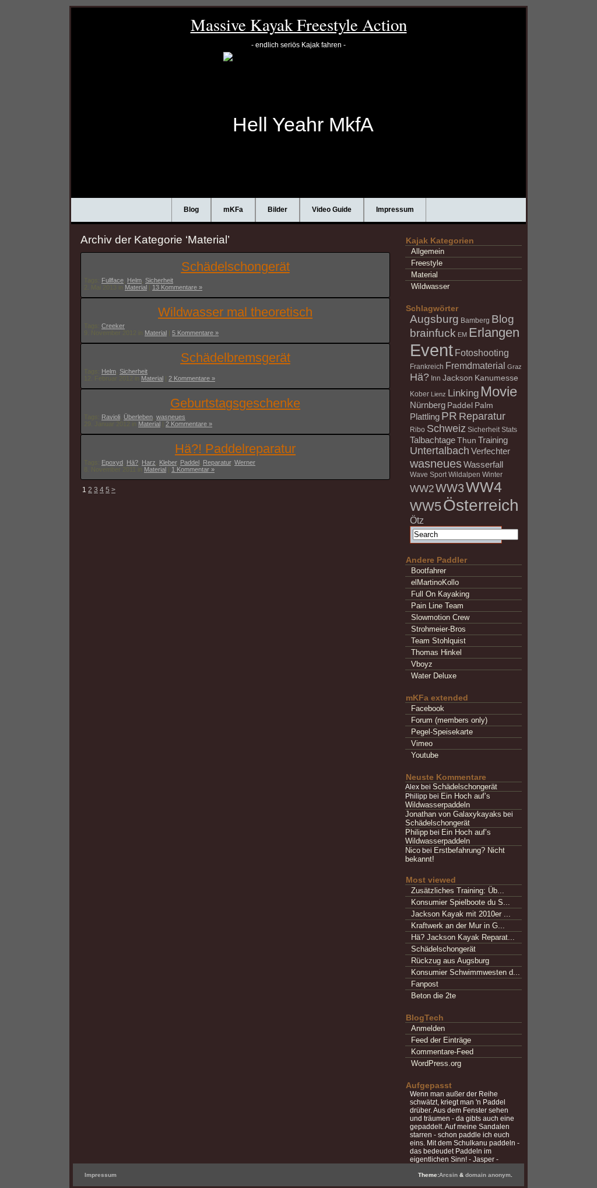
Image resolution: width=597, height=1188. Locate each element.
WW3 (450, 488)
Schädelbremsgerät (235, 357)
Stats (509, 430)
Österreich (481, 505)
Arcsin (448, 1175)
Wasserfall (483, 464)
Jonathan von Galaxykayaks (453, 814)
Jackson (458, 377)
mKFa (233, 209)
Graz (514, 366)
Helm (134, 280)
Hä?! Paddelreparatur (235, 448)
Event (431, 350)
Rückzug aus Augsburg (450, 960)
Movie (498, 391)
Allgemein (427, 251)
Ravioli (110, 416)
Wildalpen (464, 475)
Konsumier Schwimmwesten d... (465, 972)
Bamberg (475, 320)
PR (449, 416)
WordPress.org (436, 1063)
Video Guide (332, 209)
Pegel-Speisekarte (442, 731)
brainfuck (433, 333)
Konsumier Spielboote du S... (460, 902)
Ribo (417, 430)
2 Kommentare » (191, 378)
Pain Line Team (437, 605)
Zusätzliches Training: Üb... (457, 890)
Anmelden (428, 1028)
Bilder (277, 209)
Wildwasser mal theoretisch (235, 312)
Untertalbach (439, 451)
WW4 (484, 487)
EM (462, 334)
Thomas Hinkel (436, 652)
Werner (244, 462)
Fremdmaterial (475, 365)
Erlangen (494, 333)
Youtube (424, 755)
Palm (484, 405)
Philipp (416, 832)
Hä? (132, 462)
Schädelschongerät (235, 266)
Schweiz (446, 428)
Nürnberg (427, 405)
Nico (412, 850)
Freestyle (427, 263)
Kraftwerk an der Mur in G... (458, 925)
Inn (436, 378)
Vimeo (422, 743)
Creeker (113, 325)
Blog (191, 209)
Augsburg (434, 319)
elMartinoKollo (435, 582)
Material (136, 287)
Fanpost (424, 984)
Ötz (417, 520)
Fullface (112, 280)
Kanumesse (496, 377)
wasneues (170, 416)
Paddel (189, 462)
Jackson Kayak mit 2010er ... (461, 914)
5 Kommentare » (195, 332)
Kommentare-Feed (442, 1051)
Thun (466, 440)
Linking (463, 393)
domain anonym (488, 1175)
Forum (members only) (449, 720)
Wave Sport (428, 475)
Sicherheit (159, 280)
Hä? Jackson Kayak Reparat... (463, 937)
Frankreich (427, 367)
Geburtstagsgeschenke (235, 403)
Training (493, 440)
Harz (149, 462)
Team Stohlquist (438, 640)
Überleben (138, 416)
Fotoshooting (482, 352)
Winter (492, 475)
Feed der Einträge (441, 1040)
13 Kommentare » (177, 287)
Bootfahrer (428, 570)
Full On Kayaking (440, 594)
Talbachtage (432, 440)
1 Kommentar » (193, 469)
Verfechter (490, 451)
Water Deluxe (433, 675)
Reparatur (217, 462)
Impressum (395, 209)
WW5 (425, 507)
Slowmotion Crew (440, 617)
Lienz (438, 394)
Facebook (427, 708)
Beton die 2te (433, 995)
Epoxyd (112, 462)
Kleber (168, 462)
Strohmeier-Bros (438, 629)
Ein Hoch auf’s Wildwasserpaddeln (447, 800)
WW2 (422, 488)
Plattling (425, 416)
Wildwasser (430, 286)
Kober (419, 394)
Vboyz (422, 664)
